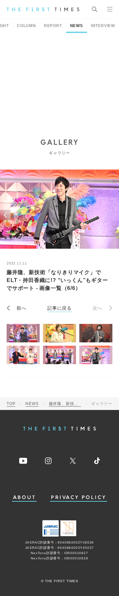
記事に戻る (59, 308)
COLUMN (26, 25)
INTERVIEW (103, 25)
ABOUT (24, 497)
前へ (21, 308)
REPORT (53, 25)
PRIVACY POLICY (78, 497)
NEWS (76, 25)
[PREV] (5, 215)
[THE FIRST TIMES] (43, 9)
